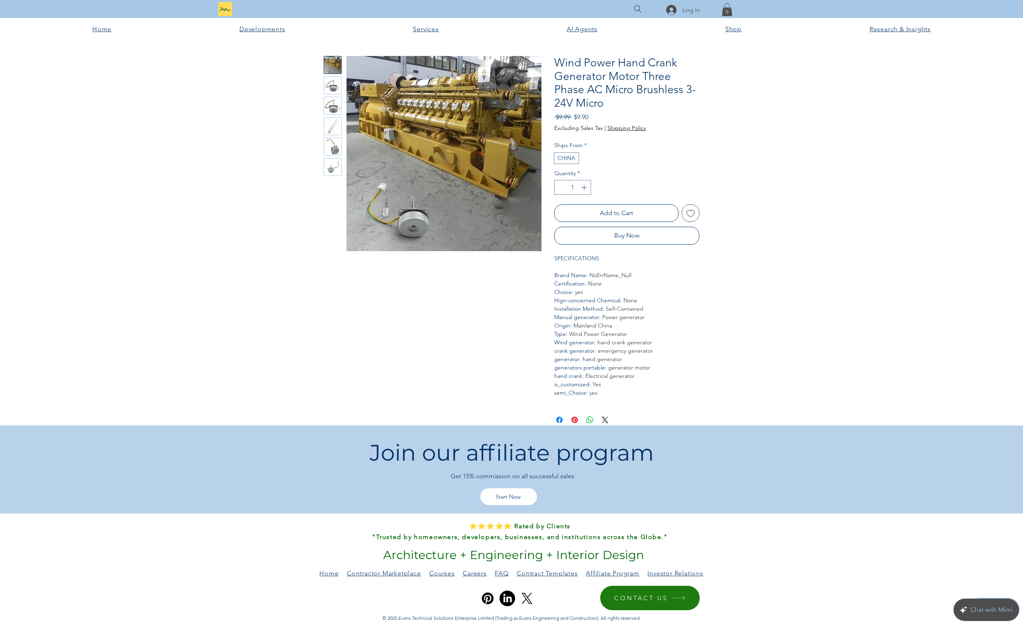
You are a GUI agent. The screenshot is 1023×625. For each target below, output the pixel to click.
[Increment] (585, 187)
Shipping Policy (626, 128)
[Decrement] (560, 187)
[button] (727, 9)
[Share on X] (605, 420)
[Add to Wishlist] (690, 213)
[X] (527, 598)
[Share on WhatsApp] (590, 420)
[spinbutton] (572, 187)
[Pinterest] (488, 598)
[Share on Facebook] (559, 420)
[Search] (637, 8)
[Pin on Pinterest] (574, 420)
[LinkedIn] (507, 598)
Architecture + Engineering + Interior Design (512, 555)
